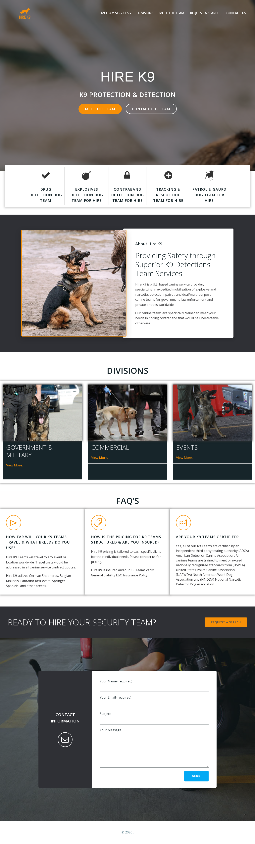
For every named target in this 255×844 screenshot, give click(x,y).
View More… (15, 465)
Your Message (110, 730)
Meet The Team (171, 13)
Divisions (145, 13)
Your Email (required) (115, 697)
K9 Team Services (115, 13)
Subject (105, 714)
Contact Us (236, 13)
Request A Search (205, 13)
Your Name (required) (116, 681)
